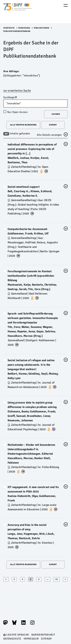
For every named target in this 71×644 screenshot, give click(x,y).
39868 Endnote (53, 429)
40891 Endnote (32, 213)
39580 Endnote (16, 547)
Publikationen (41, 28)
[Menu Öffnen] (66, 5)
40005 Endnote (16, 344)
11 (56, 579)
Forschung (24, 28)
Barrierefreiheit (43, 634)
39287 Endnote (54, 387)
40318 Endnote (55, 509)
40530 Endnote (18, 255)
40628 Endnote (37, 298)
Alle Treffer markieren (23, 125)
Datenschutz (12, 638)
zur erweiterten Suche (17, 90)
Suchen (56, 114)
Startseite (9, 28)
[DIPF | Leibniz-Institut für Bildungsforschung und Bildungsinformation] (17, 11)
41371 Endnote (46, 171)
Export (53, 125)
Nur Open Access (17, 112)
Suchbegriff (10, 97)
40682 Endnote (23, 471)
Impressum (31, 638)
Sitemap (46, 638)
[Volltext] (9, 167)
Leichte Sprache (17, 634)
